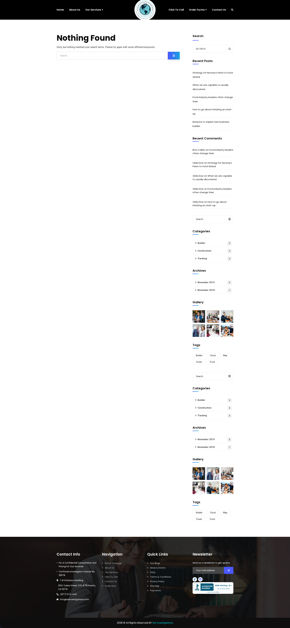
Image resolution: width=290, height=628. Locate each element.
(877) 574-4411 (68, 594)
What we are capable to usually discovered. (210, 87)
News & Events (157, 567)
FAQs (152, 572)
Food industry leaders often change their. (213, 99)
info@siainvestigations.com (74, 599)
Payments (155, 590)
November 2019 (214, 282)
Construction (214, 250)
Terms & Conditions (160, 576)
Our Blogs (155, 563)
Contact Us (111, 581)
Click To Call (111, 576)
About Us (109, 567)
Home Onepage (113, 563)
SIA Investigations (162, 623)
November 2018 (214, 290)
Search (198, 36)
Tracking (214, 258)
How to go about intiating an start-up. (212, 111)
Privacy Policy (157, 581)
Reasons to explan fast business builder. (211, 124)
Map (225, 355)
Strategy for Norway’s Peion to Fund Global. (213, 74)
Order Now (110, 585)
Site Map (154, 585)
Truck (212, 362)
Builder (214, 243)
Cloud (213, 355)
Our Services (111, 572)
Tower (199, 362)
